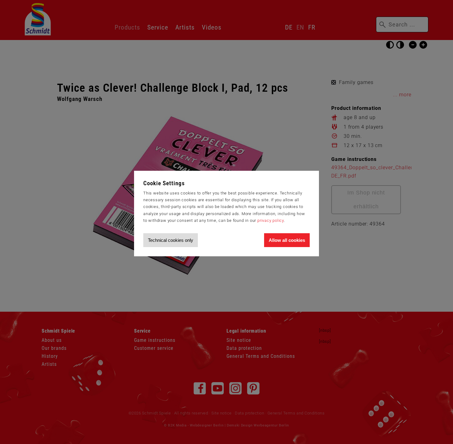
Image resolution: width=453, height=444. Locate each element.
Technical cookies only (170, 240)
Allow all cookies (287, 240)
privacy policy (270, 220)
